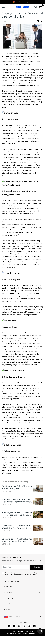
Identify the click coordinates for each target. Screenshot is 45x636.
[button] (22, 581)
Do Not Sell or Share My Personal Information (22, 633)
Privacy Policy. (31, 574)
